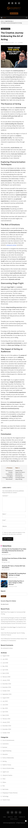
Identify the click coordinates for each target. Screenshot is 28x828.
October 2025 (6, 691)
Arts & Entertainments (8, 740)
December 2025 (6, 684)
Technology (5, 796)
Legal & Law (5, 772)
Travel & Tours (6, 800)
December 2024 (6, 725)
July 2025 (5, 701)
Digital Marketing (5, 28)
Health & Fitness (6, 765)
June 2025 (5, 704)
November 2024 (6, 729)
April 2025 (5, 711)
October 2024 (6, 732)
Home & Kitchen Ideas (8, 768)
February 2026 (6, 677)
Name (4, 514)
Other (3, 779)
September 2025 (6, 694)
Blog (16, 817)
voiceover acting (11, 245)
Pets (3, 786)
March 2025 (5, 715)
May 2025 (5, 708)
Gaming (4, 761)
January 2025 (6, 722)
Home (4, 817)
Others (4, 782)
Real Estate (5, 789)
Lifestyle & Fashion (7, 775)
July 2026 (5, 659)
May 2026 (5, 666)
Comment (5, 495)
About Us (10, 817)
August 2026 (5, 656)
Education (5, 754)
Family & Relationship (8, 758)
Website (4, 526)
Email (4, 520)
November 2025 (6, 687)
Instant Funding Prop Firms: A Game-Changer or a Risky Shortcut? (16, 582)
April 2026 (5, 670)
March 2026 (5, 673)
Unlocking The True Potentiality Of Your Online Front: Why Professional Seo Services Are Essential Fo (14, 550)
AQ (2, 42)
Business (4, 747)
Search (3, 591)
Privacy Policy (14, 819)
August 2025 (5, 698)
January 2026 (6, 680)
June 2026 (5, 663)
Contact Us (22, 817)
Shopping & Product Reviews (10, 793)
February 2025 (6, 718)
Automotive (5, 744)
